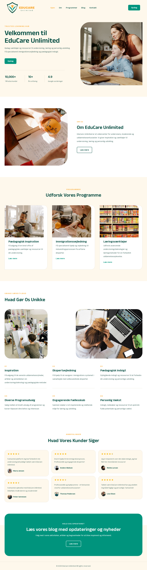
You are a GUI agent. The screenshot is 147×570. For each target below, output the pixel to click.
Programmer (71, 8)
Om (60, 8)
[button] (134, 7)
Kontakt (93, 8)
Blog (83, 8)
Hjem (52, 8)
